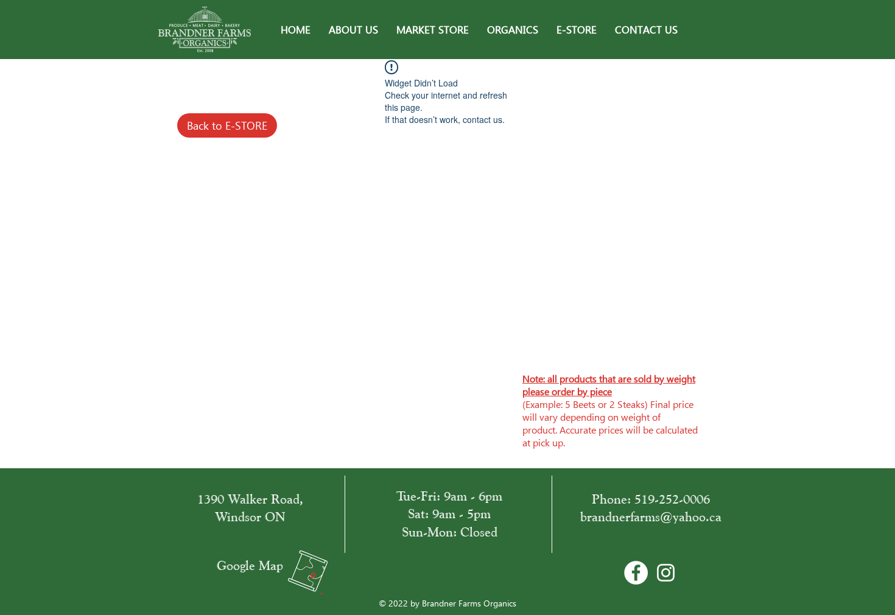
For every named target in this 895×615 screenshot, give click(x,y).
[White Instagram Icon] (666, 573)
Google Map (250, 565)
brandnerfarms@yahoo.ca (650, 516)
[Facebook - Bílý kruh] (636, 573)
